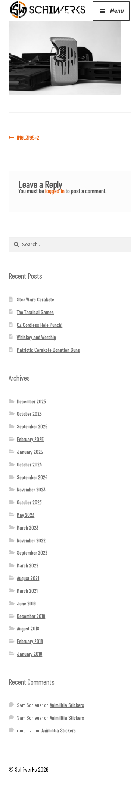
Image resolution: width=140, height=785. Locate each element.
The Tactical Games (35, 312)
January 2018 (29, 654)
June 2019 (26, 603)
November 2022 (31, 540)
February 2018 (30, 641)
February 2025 (30, 439)
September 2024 (32, 477)
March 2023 (27, 527)
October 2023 (29, 502)
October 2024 (29, 464)
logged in (55, 190)
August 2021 (28, 578)
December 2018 (31, 616)
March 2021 (27, 590)
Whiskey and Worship (36, 337)
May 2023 (25, 515)
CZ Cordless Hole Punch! (39, 325)
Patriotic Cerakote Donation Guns (48, 350)
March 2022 (27, 565)
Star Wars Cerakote (35, 299)
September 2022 (32, 552)
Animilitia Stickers (67, 705)
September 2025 (32, 426)
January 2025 (30, 452)
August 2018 (28, 628)
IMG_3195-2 (27, 137)
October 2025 (29, 413)
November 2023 (31, 489)
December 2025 (31, 401)
